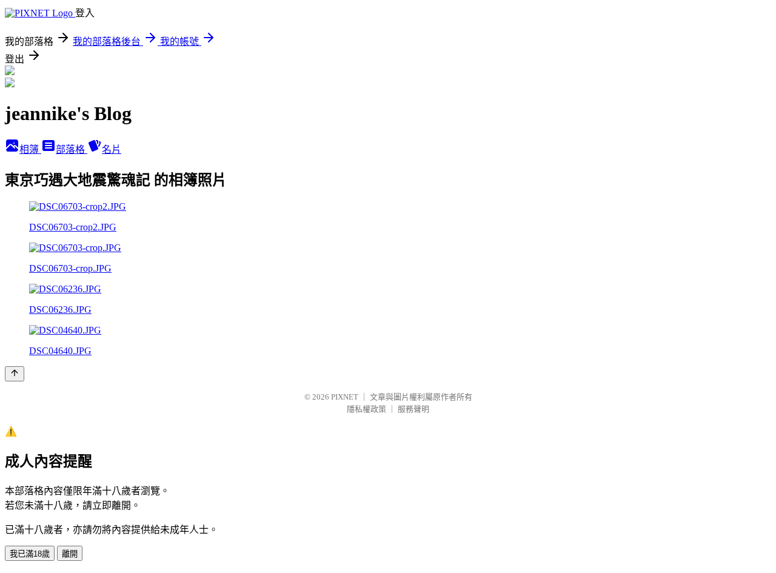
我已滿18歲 (30, 553)
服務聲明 (413, 409)
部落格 (71, 149)
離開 (70, 553)
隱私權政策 (366, 409)
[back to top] (14, 373)
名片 (111, 149)
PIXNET (344, 396)
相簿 (30, 149)
